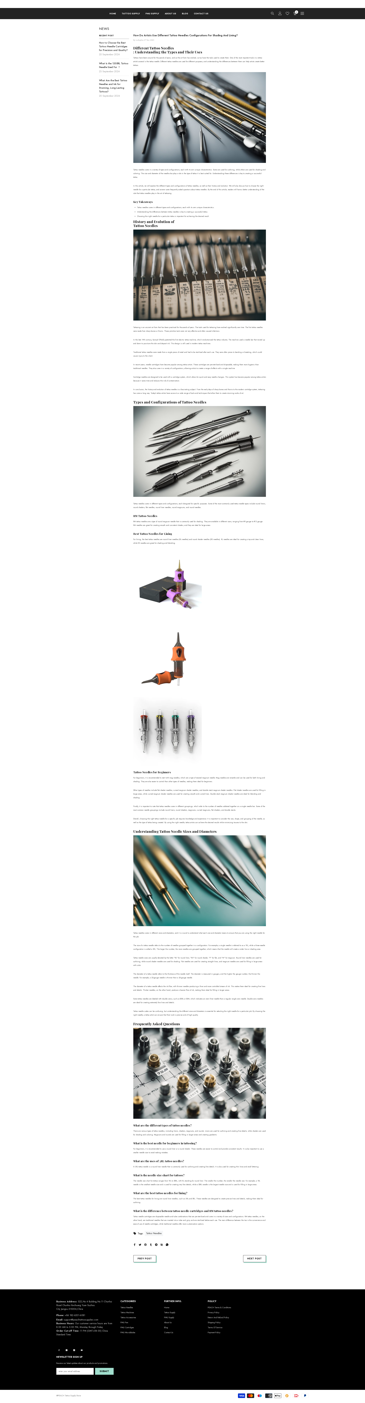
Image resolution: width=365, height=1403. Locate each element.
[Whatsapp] (167, 1244)
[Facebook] (134, 1244)
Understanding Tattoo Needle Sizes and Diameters (175, 831)
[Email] (161, 1244)
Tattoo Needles (145, 226)
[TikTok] (74, 1350)
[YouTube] (81, 1350)
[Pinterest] (145, 1244)
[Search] (272, 13)
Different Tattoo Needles (153, 48)
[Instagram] (66, 1350)
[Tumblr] (151, 1244)
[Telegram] (156, 1244)
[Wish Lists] (287, 13)
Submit (104, 1371)
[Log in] (280, 13)
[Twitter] (140, 1244)
